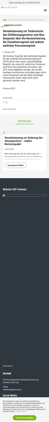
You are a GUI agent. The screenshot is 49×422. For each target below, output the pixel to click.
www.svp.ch (8, 366)
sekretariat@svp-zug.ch (12, 390)
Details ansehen (20, 411)
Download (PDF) (9, 88)
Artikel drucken (8, 109)
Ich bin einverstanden (25, 418)
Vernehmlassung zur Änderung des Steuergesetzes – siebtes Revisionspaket (24, 141)
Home (4, 20)
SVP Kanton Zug (32, 3)
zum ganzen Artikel (16, 165)
